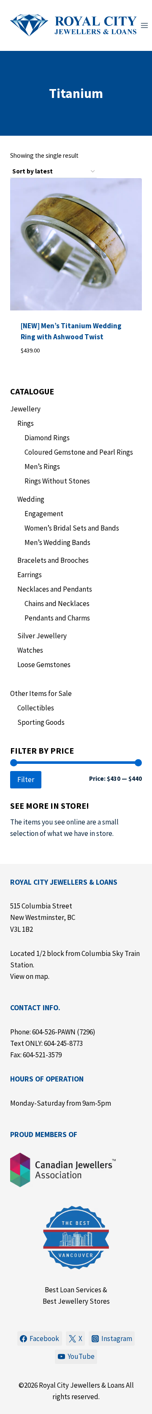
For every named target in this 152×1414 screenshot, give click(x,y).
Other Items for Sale (41, 693)
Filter (25, 779)
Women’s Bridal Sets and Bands (71, 528)
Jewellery (25, 409)
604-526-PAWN (54, 1032)
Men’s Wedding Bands (57, 542)
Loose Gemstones (44, 664)
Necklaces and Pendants (54, 589)
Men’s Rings (42, 466)
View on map (29, 976)
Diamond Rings (47, 437)
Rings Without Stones (57, 481)
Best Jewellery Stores (76, 1301)
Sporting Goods (41, 722)
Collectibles (35, 708)
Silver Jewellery (42, 635)
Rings (25, 423)
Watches (30, 650)
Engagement (43, 513)
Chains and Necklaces (57, 603)
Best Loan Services (73, 1289)
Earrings (29, 574)
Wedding (30, 499)
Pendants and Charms (57, 618)
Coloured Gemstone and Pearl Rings (78, 452)
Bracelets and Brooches (53, 560)
